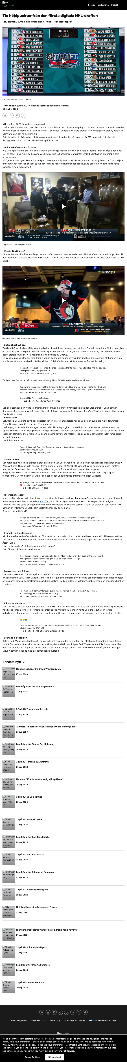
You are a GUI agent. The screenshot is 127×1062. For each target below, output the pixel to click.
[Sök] (13, 5)
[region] (63, 1048)
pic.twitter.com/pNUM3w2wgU (33, 561)
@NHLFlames (89, 591)
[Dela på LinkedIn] (17, 115)
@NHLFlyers (72, 625)
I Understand (54, 1057)
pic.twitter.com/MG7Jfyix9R (32, 628)
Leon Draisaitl (88, 348)
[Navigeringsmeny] (123, 5)
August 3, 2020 (53, 401)
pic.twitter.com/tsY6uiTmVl (34, 485)
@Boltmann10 (38, 591)
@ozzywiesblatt (46, 482)
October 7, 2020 (44, 452)
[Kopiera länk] (23, 115)
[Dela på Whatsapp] (4, 115)
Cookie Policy (28, 1045)
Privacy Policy (9, 1045)
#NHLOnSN (33, 523)
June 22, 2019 (50, 373)
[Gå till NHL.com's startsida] (5, 5)
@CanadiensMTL (31, 520)
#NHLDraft (99, 482)
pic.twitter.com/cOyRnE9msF (33, 450)
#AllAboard (25, 593)
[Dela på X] (11, 115)
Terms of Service (65, 1051)
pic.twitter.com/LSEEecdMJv (51, 523)
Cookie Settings (78, 1045)
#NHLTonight (97, 625)
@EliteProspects (33, 398)
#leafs (63, 556)
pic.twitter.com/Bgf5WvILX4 (37, 370)
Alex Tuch (45, 501)
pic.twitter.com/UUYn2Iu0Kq (45, 593)
